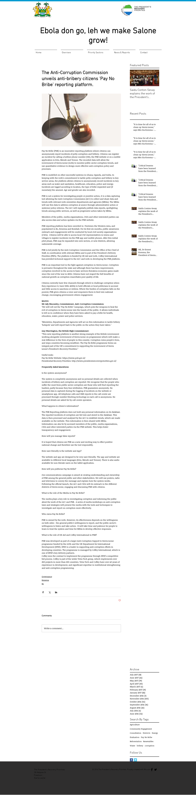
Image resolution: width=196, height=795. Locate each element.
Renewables (148, 741)
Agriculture (135, 724)
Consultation (135, 733)
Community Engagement (141, 729)
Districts (146, 733)
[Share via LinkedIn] (56, 592)
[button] (72, 51)
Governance (47, 576)
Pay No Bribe (146, 737)
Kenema (45, 580)
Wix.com (147, 769)
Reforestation (136, 741)
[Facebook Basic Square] (131, 759)
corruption (149, 745)
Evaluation (134, 737)
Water (132, 745)
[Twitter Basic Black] (155, 769)
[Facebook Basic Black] (151, 769)
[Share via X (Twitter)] (49, 592)
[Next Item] (155, 78)
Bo (43, 583)
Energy (155, 733)
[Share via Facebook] (43, 592)
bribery (140, 745)
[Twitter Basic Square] (135, 759)
